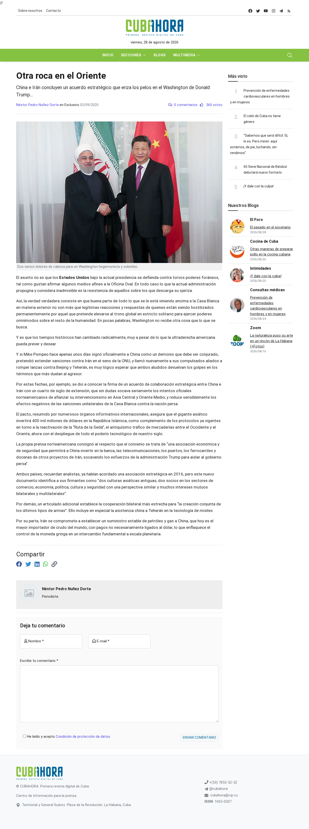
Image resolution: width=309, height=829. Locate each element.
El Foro (256, 219)
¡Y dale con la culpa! (259, 186)
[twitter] (258, 10)
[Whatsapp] (46, 564)
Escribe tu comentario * (39, 661)
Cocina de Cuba (264, 241)
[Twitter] (29, 564)
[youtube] (266, 10)
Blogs (160, 55)
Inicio (107, 55)
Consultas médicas (267, 290)
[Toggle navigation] (290, 55)
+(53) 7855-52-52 (222, 782)
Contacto (53, 11)
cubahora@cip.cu (224, 795)
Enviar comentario (199, 737)
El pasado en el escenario (270, 227)
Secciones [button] (131, 55)
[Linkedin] (38, 564)
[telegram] (281, 10)
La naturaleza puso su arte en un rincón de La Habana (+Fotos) (271, 340)
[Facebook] (19, 564)
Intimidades (260, 268)
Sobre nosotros (30, 11)
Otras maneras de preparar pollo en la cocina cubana (271, 252)
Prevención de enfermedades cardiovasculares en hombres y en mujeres (260, 96)
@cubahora (218, 788)
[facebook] (250, 10)
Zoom (255, 328)
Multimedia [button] (184, 55)
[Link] (54, 564)
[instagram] (273, 10)
